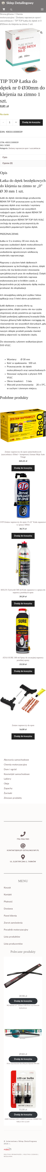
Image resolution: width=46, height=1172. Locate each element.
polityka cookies (31, 1154)
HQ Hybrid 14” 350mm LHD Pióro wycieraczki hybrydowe (23, 1006)
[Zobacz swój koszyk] (4, 9)
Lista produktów (12, 937)
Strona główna (7, 14)
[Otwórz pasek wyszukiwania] (11, 9)
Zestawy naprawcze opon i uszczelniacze (24, 148)
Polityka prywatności (13, 1154)
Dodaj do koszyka (31, 122)
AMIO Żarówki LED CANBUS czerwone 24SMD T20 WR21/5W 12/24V (23, 1120)
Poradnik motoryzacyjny (16, 930)
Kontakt (8, 895)
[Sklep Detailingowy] (3, 3)
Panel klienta (10, 916)
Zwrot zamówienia (13, 923)
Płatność (8, 902)
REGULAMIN (8, 1156)
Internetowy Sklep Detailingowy (21, 1141)
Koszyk (7, 888)
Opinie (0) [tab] (7, 163)
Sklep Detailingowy (19, 3)
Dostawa (8, 909)
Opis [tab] (4, 157)
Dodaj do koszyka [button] (23, 468)
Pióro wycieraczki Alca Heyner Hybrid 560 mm (23, 1063)
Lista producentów (13, 944)
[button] (41, 32)
